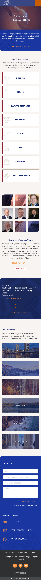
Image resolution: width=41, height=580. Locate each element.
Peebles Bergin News (22, 530)
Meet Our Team (19, 46)
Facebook (15, 566)
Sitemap (34, 553)
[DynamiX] (20, 573)
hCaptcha (33, 505)
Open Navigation (38, 3)
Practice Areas (19, 539)
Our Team (16, 521)
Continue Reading (10, 298)
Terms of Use (8, 553)
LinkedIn (26, 566)
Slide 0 (16, 306)
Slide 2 (26, 306)
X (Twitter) (20, 566)
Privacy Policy (22, 553)
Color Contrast (29, 578)
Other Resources (19, 313)
